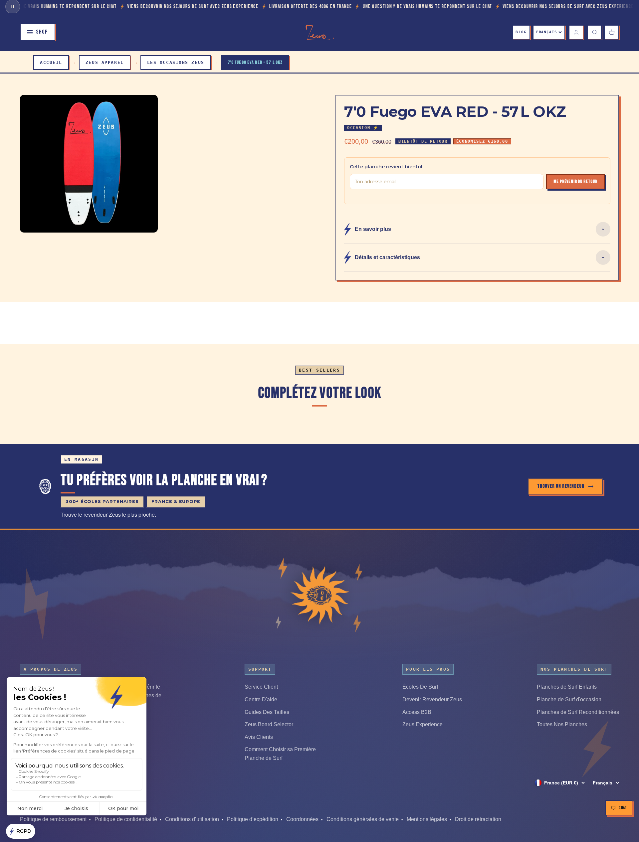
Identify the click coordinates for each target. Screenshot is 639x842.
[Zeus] (319, 595)
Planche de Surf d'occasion (569, 699)
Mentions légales (427, 819)
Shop (42, 32)
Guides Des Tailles (267, 712)
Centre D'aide (261, 699)
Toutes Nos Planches (562, 724)
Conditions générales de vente (362, 819)
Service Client (261, 687)
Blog (521, 32)
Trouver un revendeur (560, 486)
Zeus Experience (422, 724)
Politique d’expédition (252, 819)
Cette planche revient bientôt (386, 167)
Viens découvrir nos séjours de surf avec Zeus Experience (137, 6)
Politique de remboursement (53, 819)
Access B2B (416, 712)
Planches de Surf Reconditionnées (578, 712)
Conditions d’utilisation (192, 819)
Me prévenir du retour (575, 181)
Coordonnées (302, 819)
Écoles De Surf (420, 687)
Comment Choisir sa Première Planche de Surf (280, 754)
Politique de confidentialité (126, 819)
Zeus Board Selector (269, 724)
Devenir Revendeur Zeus (432, 699)
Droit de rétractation (478, 819)
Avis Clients (259, 737)
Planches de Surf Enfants (567, 687)
